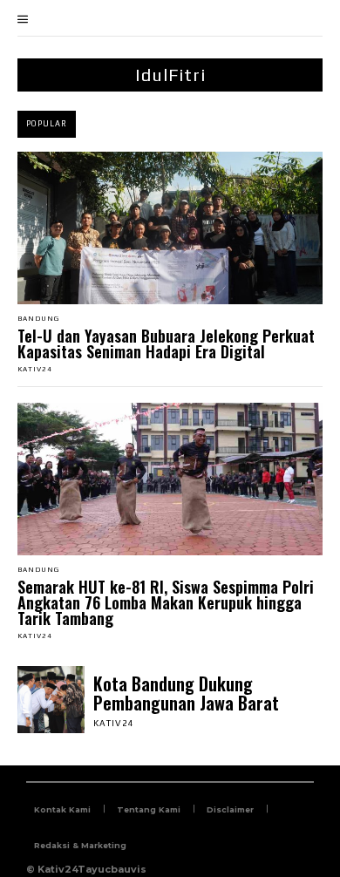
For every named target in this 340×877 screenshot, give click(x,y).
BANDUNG (38, 319)
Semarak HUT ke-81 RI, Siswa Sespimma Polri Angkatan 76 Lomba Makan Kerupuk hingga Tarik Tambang (165, 602)
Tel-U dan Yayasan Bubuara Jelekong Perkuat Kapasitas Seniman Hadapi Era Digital (166, 343)
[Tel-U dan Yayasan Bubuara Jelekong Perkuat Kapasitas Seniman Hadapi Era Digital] (170, 228)
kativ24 (34, 369)
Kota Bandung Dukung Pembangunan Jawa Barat (186, 693)
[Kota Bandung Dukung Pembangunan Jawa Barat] (51, 699)
